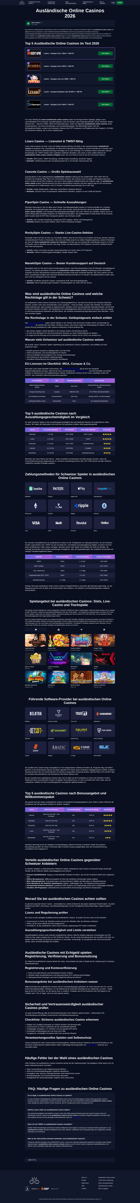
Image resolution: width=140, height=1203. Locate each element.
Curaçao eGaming (82, 371)
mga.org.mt (75, 1117)
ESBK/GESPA (30, 325)
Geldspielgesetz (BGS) (36, 323)
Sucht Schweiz (92, 1045)
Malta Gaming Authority (71, 369)
